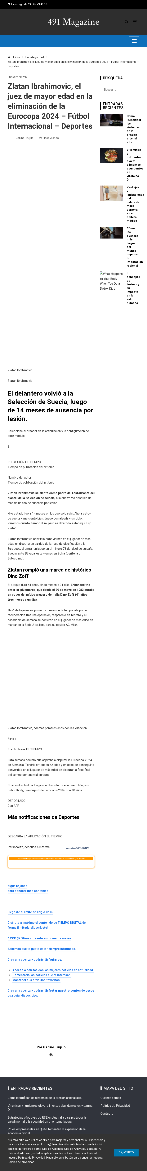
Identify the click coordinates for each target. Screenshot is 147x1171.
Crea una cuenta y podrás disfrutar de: (35, 959)
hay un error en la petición (77, 848)
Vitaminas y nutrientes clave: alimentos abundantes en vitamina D (135, 164)
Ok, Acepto (126, 1152)
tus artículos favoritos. (36, 980)
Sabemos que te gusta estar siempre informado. (42, 949)
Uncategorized (17, 77)
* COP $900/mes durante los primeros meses (39, 938)
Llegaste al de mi (30, 912)
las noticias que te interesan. (41, 975)
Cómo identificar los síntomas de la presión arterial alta (45, 1098)
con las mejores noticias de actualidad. (53, 970)
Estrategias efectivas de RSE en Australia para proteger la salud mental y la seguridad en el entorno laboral (47, 1119)
